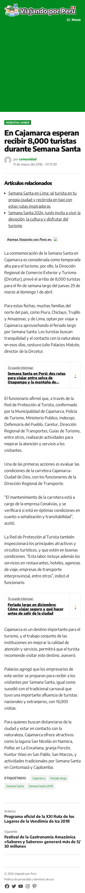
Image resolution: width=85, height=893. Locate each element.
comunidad (27, 159)
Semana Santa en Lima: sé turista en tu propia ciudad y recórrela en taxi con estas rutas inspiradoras (42, 199)
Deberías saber (18, 122)
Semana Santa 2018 (41, 786)
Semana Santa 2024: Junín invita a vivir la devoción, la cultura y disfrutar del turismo (44, 219)
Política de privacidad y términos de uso (29, 879)
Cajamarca (38, 778)
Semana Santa (15, 786)
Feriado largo (58, 778)
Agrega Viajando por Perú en (29, 239)
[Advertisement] (42, 69)
